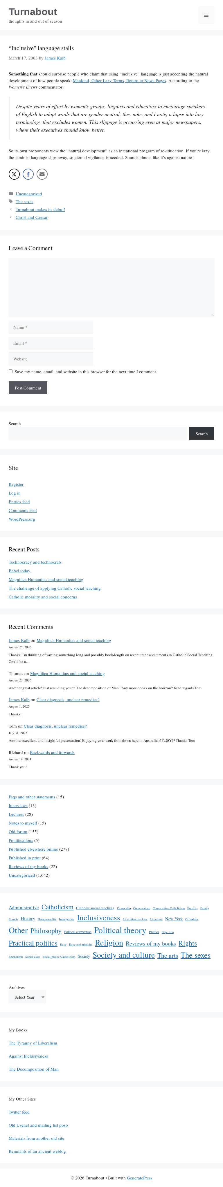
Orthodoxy (191, 919)
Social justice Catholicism (59, 957)
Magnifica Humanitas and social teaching (46, 579)
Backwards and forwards (52, 752)
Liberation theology (135, 919)
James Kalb (19, 640)
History (28, 918)
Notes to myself (23, 823)
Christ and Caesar (32, 217)
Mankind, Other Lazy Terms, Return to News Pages (119, 80)
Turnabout (33, 11)
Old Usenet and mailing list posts (39, 1125)
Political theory (120, 929)
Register (16, 484)
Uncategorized (29, 193)
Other (18, 929)
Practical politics (33, 943)
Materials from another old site (36, 1138)
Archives (17, 987)
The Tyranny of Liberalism (33, 1043)
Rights (188, 943)
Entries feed (19, 501)
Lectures (16, 814)
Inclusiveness (98, 917)
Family (204, 908)
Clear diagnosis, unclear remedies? (68, 699)
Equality (192, 908)
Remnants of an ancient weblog (37, 1151)
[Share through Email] (42, 174)
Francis (13, 919)
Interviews (18, 805)
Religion (109, 942)
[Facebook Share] (28, 174)
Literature (156, 919)
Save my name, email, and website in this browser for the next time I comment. (86, 371)
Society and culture (124, 954)
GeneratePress (139, 1178)
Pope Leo (168, 932)
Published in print (25, 858)
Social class (32, 957)
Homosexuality (47, 919)
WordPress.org (22, 519)
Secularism (16, 957)
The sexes (24, 201)
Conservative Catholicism (169, 908)
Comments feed (23, 510)
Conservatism (141, 908)
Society (84, 956)
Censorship (124, 908)
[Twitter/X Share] (14, 174)
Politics (154, 931)
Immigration (66, 919)
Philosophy (46, 930)
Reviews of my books (28, 866)
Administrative (24, 907)
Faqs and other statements (32, 797)
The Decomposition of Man (34, 1069)
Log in (15, 493)
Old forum (18, 831)
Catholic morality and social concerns (43, 597)
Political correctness (77, 931)
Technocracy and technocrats (35, 562)
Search (15, 423)
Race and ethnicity (80, 944)
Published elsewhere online (33, 849)
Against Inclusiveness (28, 1056)
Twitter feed (19, 1112)
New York (174, 918)
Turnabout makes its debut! (40, 209)
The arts (167, 955)
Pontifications (21, 840)
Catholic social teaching (95, 907)
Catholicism (57, 906)
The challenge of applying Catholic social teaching (55, 588)
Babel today (19, 570)
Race (63, 944)
